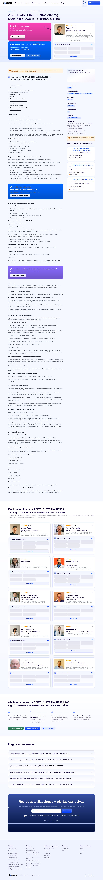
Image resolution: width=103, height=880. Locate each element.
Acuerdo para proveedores (15, 864)
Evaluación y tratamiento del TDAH (32, 857)
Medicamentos (36, 3)
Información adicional (15, 110)
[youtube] (59, 825)
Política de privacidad (14, 860)
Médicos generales (49, 848)
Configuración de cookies (15, 869)
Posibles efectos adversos (16, 105)
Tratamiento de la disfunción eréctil (30, 849)
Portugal (82, 851)
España (69, 87)
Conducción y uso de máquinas (18, 98)
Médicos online (19, 3)
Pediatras (46, 851)
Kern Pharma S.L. (77, 157)
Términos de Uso (74, 815)
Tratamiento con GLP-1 (32, 854)
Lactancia (12, 96)
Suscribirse (66, 810)
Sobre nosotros (12, 848)
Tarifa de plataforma (13, 866)
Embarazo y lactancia (15, 94)
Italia (81, 853)
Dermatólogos (48, 855)
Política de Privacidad (62, 815)
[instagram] (49, 825)
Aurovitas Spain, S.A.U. (79, 187)
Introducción (13, 88)
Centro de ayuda (12, 853)
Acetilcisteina (71, 105)
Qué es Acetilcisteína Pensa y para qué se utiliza (22, 90)
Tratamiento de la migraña (33, 863)
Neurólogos (47, 857)
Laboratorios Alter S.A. (79, 172)
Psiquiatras (47, 853)
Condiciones (46, 3)
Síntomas (64, 851)
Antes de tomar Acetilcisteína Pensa (19, 92)
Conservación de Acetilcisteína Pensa (19, 107)
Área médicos (55, 3)
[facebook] (44, 825)
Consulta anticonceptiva (32, 861)
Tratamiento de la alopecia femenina (33, 866)
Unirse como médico (13, 855)
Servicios (27, 3)
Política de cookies (13, 862)
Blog (62, 3)
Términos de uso (12, 857)
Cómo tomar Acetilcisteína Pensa (18, 101)
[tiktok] (54, 825)
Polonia (82, 848)
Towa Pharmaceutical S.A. (74, 117)
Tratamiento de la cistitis (32, 852)
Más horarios (73, 56)
